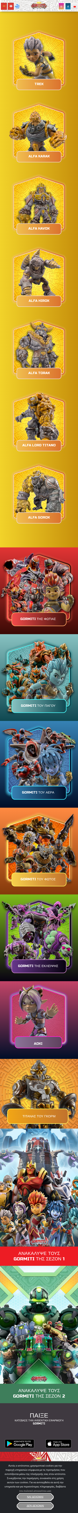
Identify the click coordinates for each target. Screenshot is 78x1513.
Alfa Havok (39, 229)
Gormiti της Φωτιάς (38, 619)
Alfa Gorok (39, 517)
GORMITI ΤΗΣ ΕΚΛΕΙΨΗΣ (38, 966)
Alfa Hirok (39, 301)
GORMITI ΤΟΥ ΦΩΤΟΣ (38, 879)
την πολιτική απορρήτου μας (35, 1491)
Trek (39, 84)
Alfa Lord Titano (39, 445)
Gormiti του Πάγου (38, 706)
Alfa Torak (39, 373)
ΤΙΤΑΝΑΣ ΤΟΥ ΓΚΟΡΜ (39, 1116)
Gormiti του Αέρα (38, 792)
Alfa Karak (39, 156)
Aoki (38, 1044)
